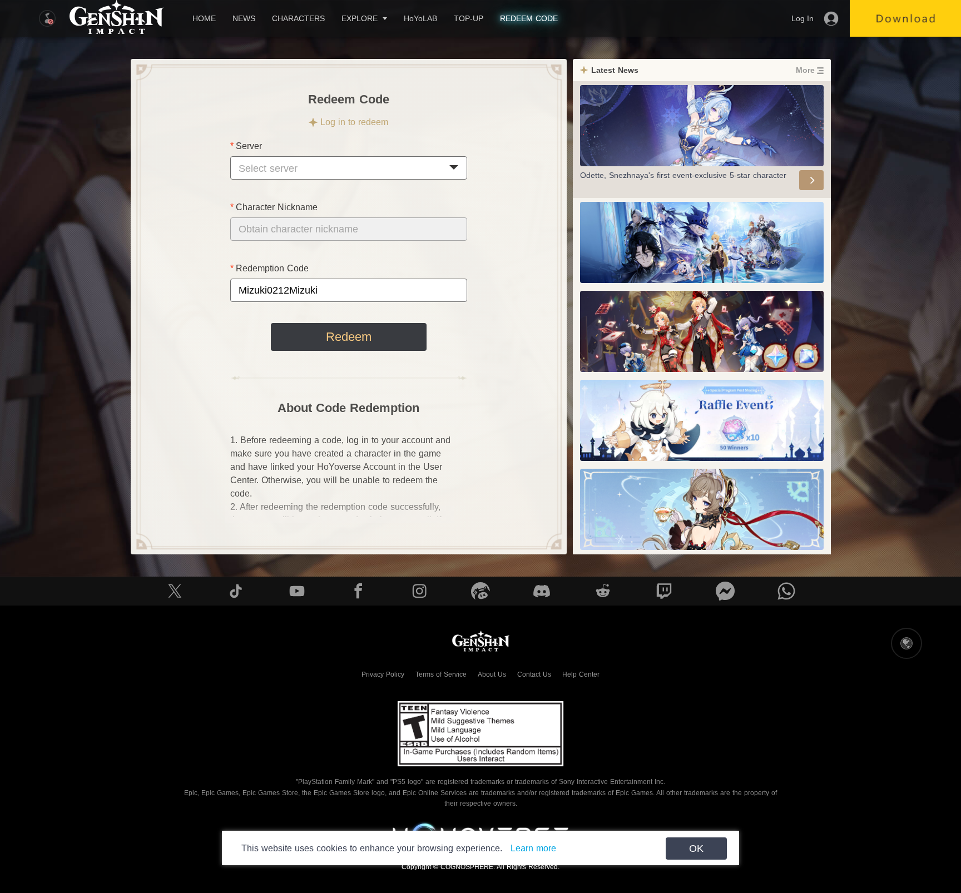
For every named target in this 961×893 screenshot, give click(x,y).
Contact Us (534, 674)
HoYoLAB (420, 18)
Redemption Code (272, 268)
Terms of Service (441, 674)
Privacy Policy (382, 674)
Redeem (348, 337)
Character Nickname (277, 207)
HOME (204, 18)
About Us (492, 674)
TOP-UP (468, 18)
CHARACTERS (298, 18)
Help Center (581, 674)
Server (249, 146)
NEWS (243, 18)
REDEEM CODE (529, 18)
